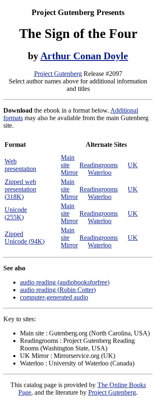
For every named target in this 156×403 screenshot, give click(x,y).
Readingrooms (98, 165)
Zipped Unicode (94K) (25, 237)
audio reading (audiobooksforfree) (64, 282)
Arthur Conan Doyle (84, 55)
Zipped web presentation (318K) (20, 189)
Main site (67, 161)
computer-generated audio (54, 297)
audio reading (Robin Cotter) (58, 289)
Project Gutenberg (58, 73)
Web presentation (20, 165)
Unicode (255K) (16, 213)
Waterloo (99, 172)
